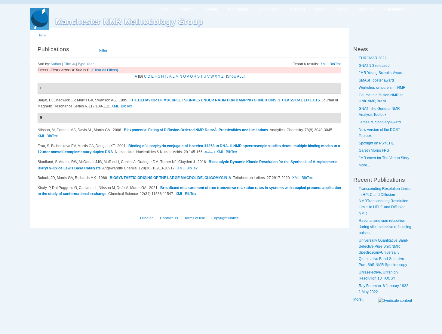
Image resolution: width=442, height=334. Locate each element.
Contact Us (169, 218)
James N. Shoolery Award (380, 122)
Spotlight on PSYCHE (376, 143)
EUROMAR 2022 (373, 58)
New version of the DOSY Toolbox (379, 133)
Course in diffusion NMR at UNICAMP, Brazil (381, 98)
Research (187, 9)
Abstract (209, 152)
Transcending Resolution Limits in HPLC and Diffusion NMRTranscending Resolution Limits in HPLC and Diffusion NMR (384, 201)
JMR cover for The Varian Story (384, 158)
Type (81, 64)
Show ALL (235, 76)
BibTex (335, 64)
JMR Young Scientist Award (381, 73)
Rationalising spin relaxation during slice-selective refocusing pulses (385, 226)
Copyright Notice (225, 218)
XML (324, 64)
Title (67, 64)
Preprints (366, 9)
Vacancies (296, 9)
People (211, 9)
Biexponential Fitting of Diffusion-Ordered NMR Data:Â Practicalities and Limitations (196, 130)
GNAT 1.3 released (374, 65)
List (87, 50)
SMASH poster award (376, 80)
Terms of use (194, 218)
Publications (238, 9)
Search (342, 9)
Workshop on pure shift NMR (382, 87)
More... (364, 165)
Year (90, 64)
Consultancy (394, 9)
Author (56, 64)
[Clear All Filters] (104, 70)
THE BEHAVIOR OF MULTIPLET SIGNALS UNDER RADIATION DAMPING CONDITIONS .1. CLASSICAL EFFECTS (225, 100)
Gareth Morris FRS (374, 150)
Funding (147, 218)
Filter (103, 50)
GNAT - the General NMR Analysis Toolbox (379, 112)
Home (163, 9)
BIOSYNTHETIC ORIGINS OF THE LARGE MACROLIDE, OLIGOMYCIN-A (170, 178)
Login (320, 9)
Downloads (268, 9)
